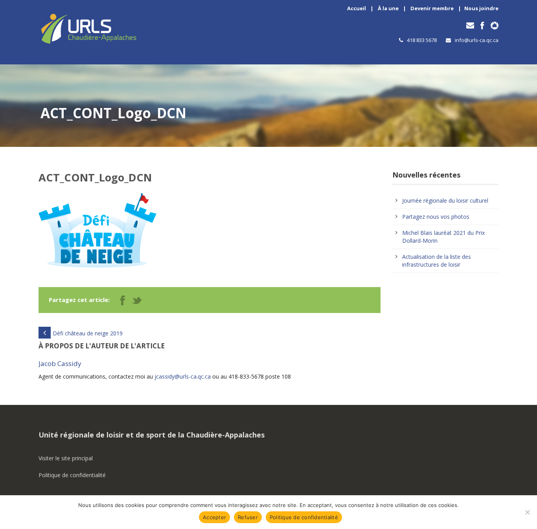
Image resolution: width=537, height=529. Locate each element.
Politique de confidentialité (72, 475)
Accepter (214, 517)
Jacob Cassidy (60, 363)
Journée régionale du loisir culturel (445, 200)
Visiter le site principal (66, 458)
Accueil (356, 8)
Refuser (248, 517)
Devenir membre (432, 8)
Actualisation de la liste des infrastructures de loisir (436, 260)
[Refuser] (527, 512)
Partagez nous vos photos (435, 216)
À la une (388, 8)
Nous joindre (481, 8)
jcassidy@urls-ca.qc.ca (182, 376)
